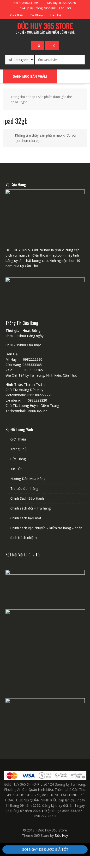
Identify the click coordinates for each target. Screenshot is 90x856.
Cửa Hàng (18, 459)
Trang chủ (18, 96)
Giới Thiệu (17, 15)
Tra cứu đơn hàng (24, 488)
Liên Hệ (55, 15)
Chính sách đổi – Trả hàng (30, 508)
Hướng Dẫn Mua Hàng (27, 478)
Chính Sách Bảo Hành (27, 498)
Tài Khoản (37, 15)
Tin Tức (16, 468)
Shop (31, 96)
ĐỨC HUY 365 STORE (45, 25)
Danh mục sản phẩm (30, 76)
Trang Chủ (18, 449)
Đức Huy (61, 835)
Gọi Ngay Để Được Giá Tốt (45, 849)
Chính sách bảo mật (25, 518)
